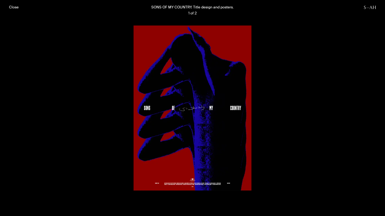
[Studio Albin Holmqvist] (370, 7)
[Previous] (100, 108)
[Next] (284, 108)
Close (14, 7)
